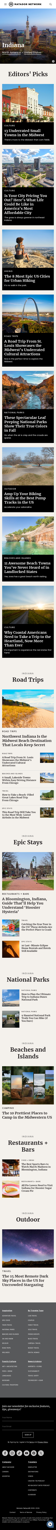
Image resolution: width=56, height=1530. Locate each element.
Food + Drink (28, 1160)
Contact (13, 1512)
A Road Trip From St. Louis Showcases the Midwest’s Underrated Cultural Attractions (24, 347)
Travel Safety (33, 1376)
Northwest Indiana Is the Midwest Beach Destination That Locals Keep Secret (27, 740)
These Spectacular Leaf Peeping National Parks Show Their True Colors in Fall (25, 424)
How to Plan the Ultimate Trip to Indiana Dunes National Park (36, 997)
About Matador (8, 1467)
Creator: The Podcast (36, 1481)
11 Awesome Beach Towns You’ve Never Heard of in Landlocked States (27, 567)
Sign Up (28, 1435)
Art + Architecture (9, 1366)
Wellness (6, 1352)
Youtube (26, 1453)
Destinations (33, 1472)
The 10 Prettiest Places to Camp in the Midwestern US (27, 1115)
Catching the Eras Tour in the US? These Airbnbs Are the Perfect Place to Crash (37, 927)
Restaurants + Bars (15, 893)
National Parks (14, 412)
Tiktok (19, 1453)
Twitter (41, 1453)
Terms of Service (26, 1512)
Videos (30, 1476)
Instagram (12, 1453)
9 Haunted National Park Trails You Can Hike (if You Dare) (36, 1018)
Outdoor (10, 488)
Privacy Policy (43, 1442)
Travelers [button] (32, 1462)
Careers (5, 1472)
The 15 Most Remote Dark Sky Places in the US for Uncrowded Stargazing (25, 1280)
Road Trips (11, 336)
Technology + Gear (35, 1380)
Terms (31, 1442)
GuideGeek (32, 1495)
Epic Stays (7, 808)
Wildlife (5, 1343)
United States (32, 52)
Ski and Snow (7, 1339)
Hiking (8, 271)
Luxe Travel (32, 1316)
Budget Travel (33, 1348)
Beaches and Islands (17, 558)
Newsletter (32, 1467)
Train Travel (7, 1325)
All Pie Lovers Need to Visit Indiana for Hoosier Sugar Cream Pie (37, 1188)
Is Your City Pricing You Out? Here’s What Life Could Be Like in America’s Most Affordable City (25, 204)
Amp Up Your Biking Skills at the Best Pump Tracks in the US (25, 498)
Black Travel (33, 1339)
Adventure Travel (9, 1316)
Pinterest (34, 1453)
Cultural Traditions (10, 1385)
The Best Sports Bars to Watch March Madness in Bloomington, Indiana (36, 1167)
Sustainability (33, 1371)
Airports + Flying (35, 1366)
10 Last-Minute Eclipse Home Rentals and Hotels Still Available (36, 948)
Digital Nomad (33, 1352)
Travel (5, 791)
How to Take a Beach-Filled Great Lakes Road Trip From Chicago (18, 797)
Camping (8, 1108)
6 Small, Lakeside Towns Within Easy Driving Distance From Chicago (19, 780)
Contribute (32, 1490)
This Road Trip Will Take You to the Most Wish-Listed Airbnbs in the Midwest (19, 815)
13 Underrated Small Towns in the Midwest (24, 132)
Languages (6, 1376)
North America (11, 52)
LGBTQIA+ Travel (34, 1343)
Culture (9, 125)
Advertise (6, 1476)
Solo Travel (32, 1329)
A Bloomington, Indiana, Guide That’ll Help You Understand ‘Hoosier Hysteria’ (24, 905)
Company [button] (6, 1462)
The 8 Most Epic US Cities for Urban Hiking (27, 278)
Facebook (5, 1453)
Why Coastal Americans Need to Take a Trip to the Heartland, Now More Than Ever (27, 638)
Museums (5, 1380)
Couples (31, 1320)
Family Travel (33, 1325)
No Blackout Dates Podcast (39, 1485)
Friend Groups (33, 1334)
